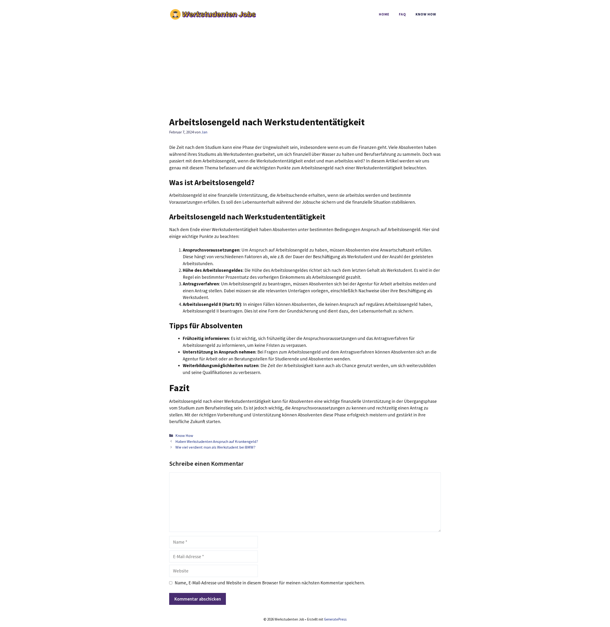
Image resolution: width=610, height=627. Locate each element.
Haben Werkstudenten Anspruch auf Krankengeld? (216, 441)
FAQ (402, 14)
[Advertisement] (305, 64)
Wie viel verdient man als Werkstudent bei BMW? (215, 447)
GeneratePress (335, 619)
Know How (426, 14)
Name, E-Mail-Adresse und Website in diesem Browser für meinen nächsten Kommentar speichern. (270, 583)
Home (384, 14)
